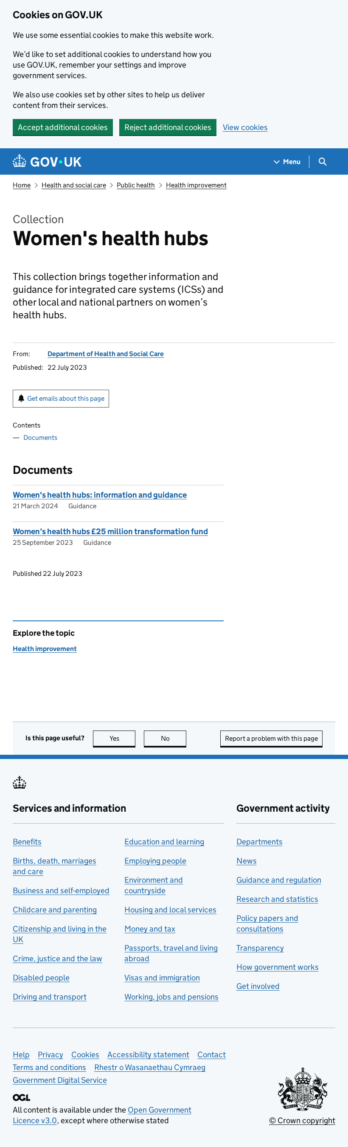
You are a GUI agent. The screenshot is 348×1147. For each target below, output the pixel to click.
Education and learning (164, 842)
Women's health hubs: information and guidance (100, 495)
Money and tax (149, 929)
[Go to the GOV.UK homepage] (47, 162)
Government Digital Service (60, 1080)
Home (22, 185)
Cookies (85, 1054)
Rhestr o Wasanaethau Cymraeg (149, 1067)
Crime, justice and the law (57, 958)
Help (21, 1054)
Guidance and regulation (278, 880)
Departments (259, 842)
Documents (40, 437)
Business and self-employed (61, 890)
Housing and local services (170, 910)
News (246, 861)
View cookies (245, 127)
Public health (136, 185)
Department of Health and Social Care (106, 354)
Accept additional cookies (63, 127)
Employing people (155, 861)
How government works (277, 967)
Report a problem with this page (271, 738)
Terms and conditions (49, 1067)
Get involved (258, 986)
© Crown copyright (302, 1120)
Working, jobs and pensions (171, 997)
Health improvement (196, 185)
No (173, 738)
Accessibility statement (148, 1054)
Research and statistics (277, 899)
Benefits (27, 842)
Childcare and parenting (55, 910)
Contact (211, 1054)
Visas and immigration (162, 978)
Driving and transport (50, 997)
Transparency (260, 948)
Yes (122, 738)
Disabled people (41, 978)
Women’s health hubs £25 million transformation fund (110, 531)
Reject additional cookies (167, 127)
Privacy (50, 1054)
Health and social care (74, 185)
